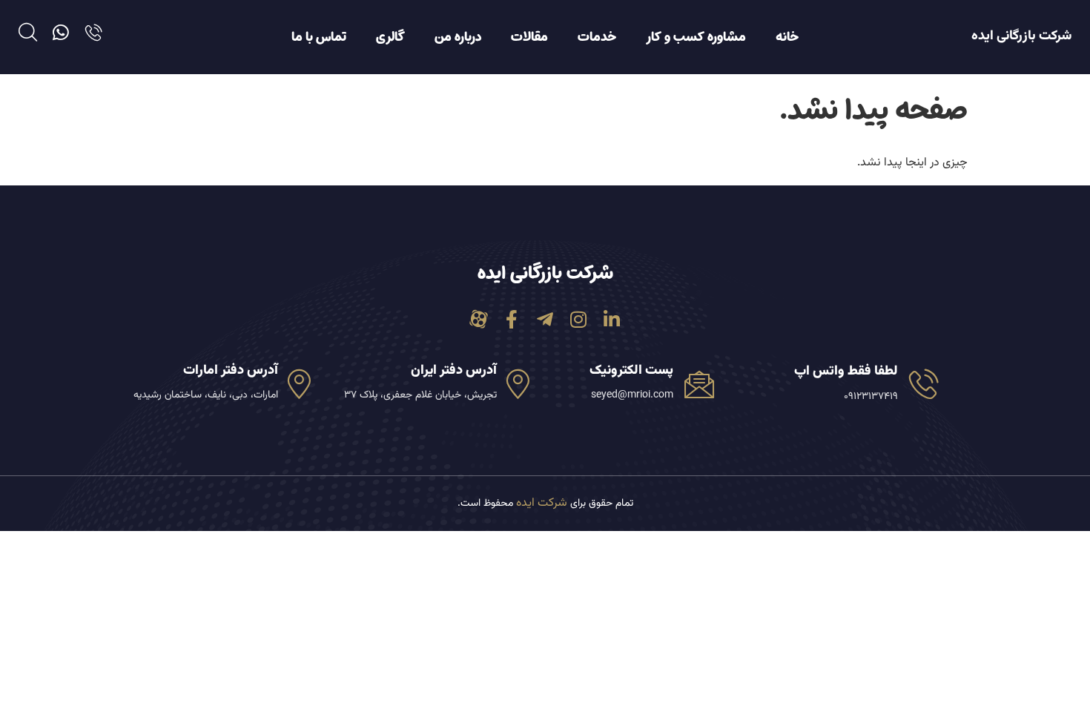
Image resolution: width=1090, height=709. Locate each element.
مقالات (529, 37)
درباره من (458, 37)
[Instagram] (578, 319)
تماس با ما (318, 37)
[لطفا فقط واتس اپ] (924, 383)
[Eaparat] (478, 319)
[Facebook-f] (512, 319)
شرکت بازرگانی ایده (1021, 36)
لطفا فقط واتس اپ (846, 371)
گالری (390, 37)
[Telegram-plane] (545, 319)
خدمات (597, 37)
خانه (787, 37)
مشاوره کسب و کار (696, 37)
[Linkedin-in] (612, 319)
